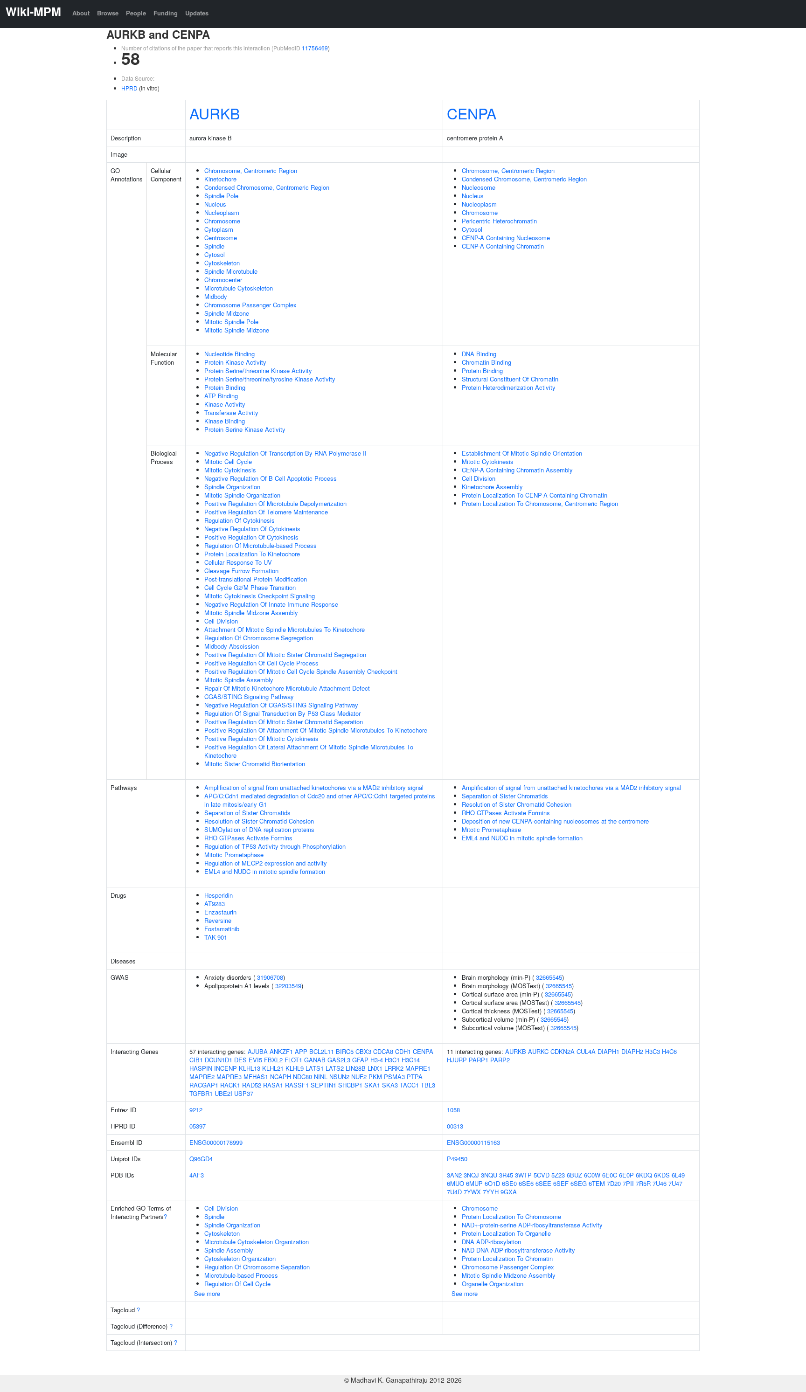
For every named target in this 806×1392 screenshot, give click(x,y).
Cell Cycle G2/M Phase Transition (250, 587)
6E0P (626, 1174)
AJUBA (258, 1051)
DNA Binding (479, 353)
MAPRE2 (202, 1076)
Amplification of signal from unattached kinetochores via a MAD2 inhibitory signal (314, 787)
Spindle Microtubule (230, 271)
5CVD (541, 1174)
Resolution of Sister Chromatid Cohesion (259, 821)
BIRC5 (345, 1051)
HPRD (129, 88)
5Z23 (558, 1174)
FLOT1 (293, 1059)
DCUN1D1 (218, 1059)
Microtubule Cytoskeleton (238, 288)
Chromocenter (223, 279)
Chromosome (222, 220)
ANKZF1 (281, 1051)
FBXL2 (273, 1059)
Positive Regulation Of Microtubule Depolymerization (275, 503)
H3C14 (411, 1059)
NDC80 (302, 1076)
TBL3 (428, 1084)
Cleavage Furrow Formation (241, 570)
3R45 (506, 1174)
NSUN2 (339, 1076)
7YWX (472, 1191)
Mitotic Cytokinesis (230, 469)
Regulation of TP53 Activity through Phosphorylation (275, 846)
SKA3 (390, 1084)
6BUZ (574, 1174)
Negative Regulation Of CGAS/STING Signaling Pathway (281, 704)
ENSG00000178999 (216, 1142)
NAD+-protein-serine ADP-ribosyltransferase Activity (532, 1224)
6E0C (609, 1174)
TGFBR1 (201, 1093)
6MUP (474, 1183)
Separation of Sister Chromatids (247, 812)
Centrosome (220, 237)
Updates (196, 12)
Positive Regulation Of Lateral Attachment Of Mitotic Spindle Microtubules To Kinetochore (308, 751)
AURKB (214, 113)
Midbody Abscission (231, 646)
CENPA (471, 113)
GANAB (315, 1059)
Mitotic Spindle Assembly (238, 679)
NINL (320, 1076)
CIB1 (196, 1059)
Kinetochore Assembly (492, 486)
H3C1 (392, 1059)
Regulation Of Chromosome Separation (257, 1266)
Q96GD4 (201, 1158)
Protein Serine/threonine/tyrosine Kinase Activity (269, 378)
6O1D (492, 1183)
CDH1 (403, 1051)
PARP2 (500, 1059)
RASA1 (273, 1084)
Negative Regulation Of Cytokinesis (252, 528)
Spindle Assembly (228, 1250)
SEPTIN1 (323, 1084)
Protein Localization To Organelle (506, 1233)
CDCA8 (383, 1051)
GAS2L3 (338, 1059)
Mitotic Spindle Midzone (236, 329)
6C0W (592, 1174)
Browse (107, 12)
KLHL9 (294, 1068)
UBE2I (223, 1093)
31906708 (270, 977)
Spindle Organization (232, 486)
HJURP (457, 1059)
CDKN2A (562, 1051)
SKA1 (372, 1084)
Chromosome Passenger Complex (250, 304)
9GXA (508, 1191)
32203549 (288, 985)
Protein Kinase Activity (235, 362)
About (81, 12)
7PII (628, 1183)
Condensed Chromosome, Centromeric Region (266, 187)
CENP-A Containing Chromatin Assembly (517, 469)
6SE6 (526, 1183)
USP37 (243, 1093)
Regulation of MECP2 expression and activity (265, 863)
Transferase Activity (231, 412)
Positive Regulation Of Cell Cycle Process (261, 662)
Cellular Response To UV (238, 562)
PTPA (415, 1076)
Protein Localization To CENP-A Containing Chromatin (534, 495)
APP (301, 1051)
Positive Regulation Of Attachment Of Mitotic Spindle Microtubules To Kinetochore (315, 730)
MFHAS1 (255, 1076)
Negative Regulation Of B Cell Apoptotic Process (270, 478)
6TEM (597, 1183)
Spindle (214, 246)
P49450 (457, 1158)
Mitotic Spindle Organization (242, 495)
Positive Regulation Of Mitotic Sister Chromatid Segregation (285, 654)
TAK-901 (215, 937)
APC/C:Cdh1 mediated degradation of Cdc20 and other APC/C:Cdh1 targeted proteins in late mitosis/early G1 (319, 800)
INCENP (225, 1068)
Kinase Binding (224, 420)
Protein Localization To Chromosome (511, 1216)
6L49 (678, 1174)
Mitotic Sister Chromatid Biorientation (254, 763)
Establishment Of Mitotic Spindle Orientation (522, 453)
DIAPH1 (608, 1051)
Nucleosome (478, 187)
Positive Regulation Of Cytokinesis (251, 537)
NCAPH (280, 1076)
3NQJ (471, 1174)
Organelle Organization (492, 1283)
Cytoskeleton (222, 262)
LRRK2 (393, 1068)
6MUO (455, 1183)
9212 (195, 1109)
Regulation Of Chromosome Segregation (258, 637)
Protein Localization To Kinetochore (252, 553)
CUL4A (586, 1051)
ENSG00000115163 (473, 1142)
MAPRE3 (229, 1076)
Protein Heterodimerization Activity (509, 387)
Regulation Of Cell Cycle (237, 1283)
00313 (455, 1126)
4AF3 (196, 1174)
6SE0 (509, 1183)
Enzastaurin (220, 911)
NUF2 (359, 1076)
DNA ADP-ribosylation (491, 1241)
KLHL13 (249, 1068)
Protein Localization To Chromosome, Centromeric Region (540, 503)
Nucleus (215, 204)
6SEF (561, 1183)
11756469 (315, 48)
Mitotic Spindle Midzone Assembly (251, 612)
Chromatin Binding (486, 362)
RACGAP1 (203, 1084)
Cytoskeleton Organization (240, 1258)
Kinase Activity (224, 404)
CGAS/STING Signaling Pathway (249, 696)
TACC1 (409, 1084)
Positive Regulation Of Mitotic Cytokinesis (261, 738)
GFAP (360, 1059)
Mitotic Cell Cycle (228, 461)
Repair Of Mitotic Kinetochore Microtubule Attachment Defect (287, 688)
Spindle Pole (221, 195)
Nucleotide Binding (229, 353)
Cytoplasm (218, 229)
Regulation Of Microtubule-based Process (260, 545)
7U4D (454, 1191)
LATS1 (315, 1068)
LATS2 (335, 1068)
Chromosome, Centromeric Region (250, 170)
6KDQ (644, 1174)
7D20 (614, 1183)
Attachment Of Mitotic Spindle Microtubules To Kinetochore (284, 629)
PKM (375, 1076)
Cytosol (214, 254)
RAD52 (251, 1084)
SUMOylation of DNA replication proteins (259, 829)
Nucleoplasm (221, 212)
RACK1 (230, 1084)
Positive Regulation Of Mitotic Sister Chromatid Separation (283, 721)
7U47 (675, 1183)
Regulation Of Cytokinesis (239, 520)
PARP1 (478, 1059)
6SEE (543, 1183)
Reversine (217, 920)
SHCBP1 (350, 1084)
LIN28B (356, 1068)
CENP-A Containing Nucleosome (506, 237)
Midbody (215, 296)
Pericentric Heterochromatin (499, 220)
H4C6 (669, 1051)
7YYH (491, 1191)
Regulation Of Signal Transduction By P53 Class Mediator (282, 713)
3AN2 (454, 1174)
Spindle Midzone (226, 313)
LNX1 (375, 1068)
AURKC (538, 1051)
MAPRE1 (418, 1068)
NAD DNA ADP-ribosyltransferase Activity (518, 1250)
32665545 (549, 977)
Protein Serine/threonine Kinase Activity (258, 370)
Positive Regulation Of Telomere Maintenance (266, 511)
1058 (453, 1109)
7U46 (660, 1183)
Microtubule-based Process (241, 1275)
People (136, 12)
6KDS (662, 1174)
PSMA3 (394, 1076)
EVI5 (255, 1059)
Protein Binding (224, 387)
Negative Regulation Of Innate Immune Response (271, 604)
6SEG (578, 1183)
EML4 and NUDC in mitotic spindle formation (264, 871)
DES (240, 1059)
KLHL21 (273, 1068)
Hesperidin (218, 895)
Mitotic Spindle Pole (231, 321)
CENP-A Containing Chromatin (503, 246)
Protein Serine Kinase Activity (244, 429)
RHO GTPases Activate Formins (248, 837)
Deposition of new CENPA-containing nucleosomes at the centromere (555, 821)
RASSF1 (297, 1084)
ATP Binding (221, 395)
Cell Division (221, 620)
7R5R (643, 1183)
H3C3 (652, 1051)
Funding (165, 12)
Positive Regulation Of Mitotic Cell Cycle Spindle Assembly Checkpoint (300, 671)
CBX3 (363, 1051)
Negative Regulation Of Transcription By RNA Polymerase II (285, 453)
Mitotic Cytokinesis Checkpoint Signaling (259, 595)
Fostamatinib (221, 928)
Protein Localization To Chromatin (507, 1258)
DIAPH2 (632, 1051)
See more (207, 1293)
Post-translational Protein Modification (255, 579)
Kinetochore (220, 178)
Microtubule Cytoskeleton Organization (256, 1241)
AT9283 (214, 903)
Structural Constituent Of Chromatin (510, 378)
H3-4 (376, 1059)
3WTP (523, 1174)
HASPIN (200, 1068)
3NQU (489, 1174)
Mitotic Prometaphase (234, 854)
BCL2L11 (321, 1051)
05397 (197, 1126)
